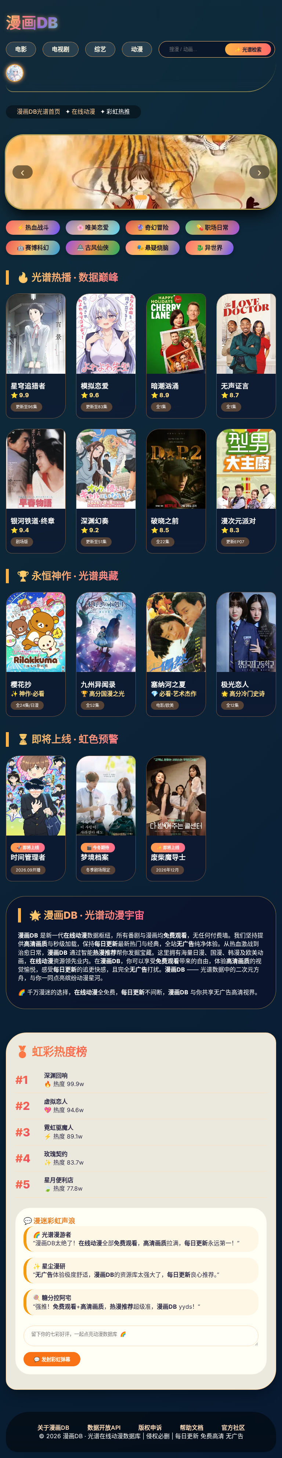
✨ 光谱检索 (248, 49)
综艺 (100, 49)
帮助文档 (191, 1427)
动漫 (137, 49)
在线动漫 (83, 111)
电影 (21, 49)
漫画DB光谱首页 (38, 111)
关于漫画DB (53, 1427)
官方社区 (233, 1427)
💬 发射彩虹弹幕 (52, 1359)
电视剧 (60, 49)
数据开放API (103, 1427)
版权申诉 (150, 1427)
